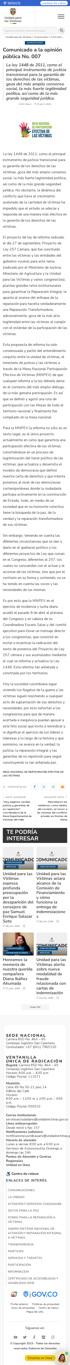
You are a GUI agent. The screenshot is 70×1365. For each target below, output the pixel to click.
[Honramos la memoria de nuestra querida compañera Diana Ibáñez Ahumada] (18, 944)
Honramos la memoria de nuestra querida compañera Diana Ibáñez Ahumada (17, 971)
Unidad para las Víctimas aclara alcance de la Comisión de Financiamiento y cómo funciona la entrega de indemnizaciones (51, 895)
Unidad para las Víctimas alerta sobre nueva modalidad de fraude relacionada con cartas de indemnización (51, 976)
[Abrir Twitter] (26, 1337)
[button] (15, 3)
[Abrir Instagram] (54, 1337)
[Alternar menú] (61, 16)
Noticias (11, 866)
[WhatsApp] (53, 787)
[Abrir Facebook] (35, 1337)
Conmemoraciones (17, 952)
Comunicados (35, 42)
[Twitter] (44, 787)
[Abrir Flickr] (44, 1337)
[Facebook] (34, 787)
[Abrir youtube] (16, 1337)
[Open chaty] (62, 1358)
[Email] (62, 787)
